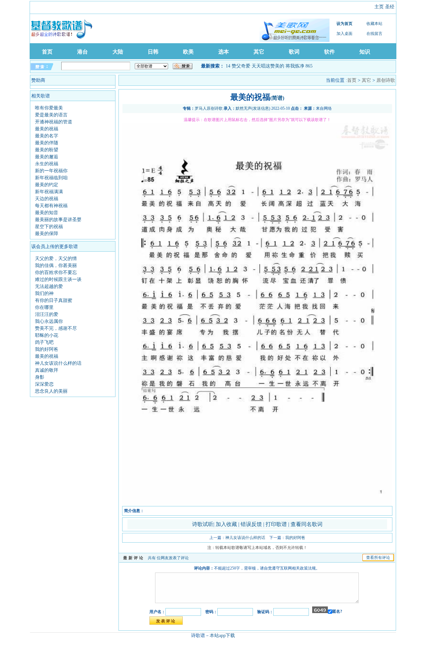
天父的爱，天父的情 (56, 258)
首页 (47, 52)
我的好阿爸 (46, 349)
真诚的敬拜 (46, 370)
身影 (39, 377)
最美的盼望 (46, 149)
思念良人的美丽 (51, 391)
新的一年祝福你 (51, 170)
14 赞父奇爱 (238, 66)
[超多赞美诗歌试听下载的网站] (294, 30)
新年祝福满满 (49, 191)
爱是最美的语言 (51, 114)
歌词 (294, 52)
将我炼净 (295, 66)
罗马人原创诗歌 (209, 108)
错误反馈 (251, 524)
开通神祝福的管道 (53, 121)
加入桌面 (344, 33)
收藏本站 (374, 23)
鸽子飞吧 (44, 342)
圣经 (389, 6)
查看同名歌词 (306, 524)
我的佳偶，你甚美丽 (56, 265)
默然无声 (244, 108)
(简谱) (277, 98)
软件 (329, 52)
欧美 (188, 52)
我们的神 (44, 293)
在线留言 (374, 33)
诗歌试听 (202, 524)
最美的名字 (46, 135)
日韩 (153, 52)
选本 (223, 52)
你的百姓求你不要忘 (56, 272)
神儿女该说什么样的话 (58, 363)
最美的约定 (46, 184)
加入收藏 (227, 524)
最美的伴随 (46, 142)
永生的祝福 (46, 163)
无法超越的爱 (49, 286)
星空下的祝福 (49, 226)
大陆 (117, 52)
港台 (82, 52)
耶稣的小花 (46, 335)
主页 (379, 6)
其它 (259, 52)
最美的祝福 (46, 128)
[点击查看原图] (257, 503)
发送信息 (261, 108)
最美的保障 (46, 233)
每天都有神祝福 (51, 205)
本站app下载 (222, 635)
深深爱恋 (44, 384)
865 (309, 66)
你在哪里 (44, 307)
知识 (364, 52)
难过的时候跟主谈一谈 (58, 279)
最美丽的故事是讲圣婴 (58, 219)
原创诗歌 (385, 80)
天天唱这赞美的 (268, 66)
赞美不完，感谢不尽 (56, 328)
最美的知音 (46, 212)
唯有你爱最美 (49, 107)
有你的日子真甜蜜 (53, 300)
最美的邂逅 (46, 156)
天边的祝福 (46, 198)
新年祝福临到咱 (51, 177)
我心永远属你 (49, 321)
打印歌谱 (277, 524)
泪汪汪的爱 (46, 314)
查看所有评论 (378, 557)
